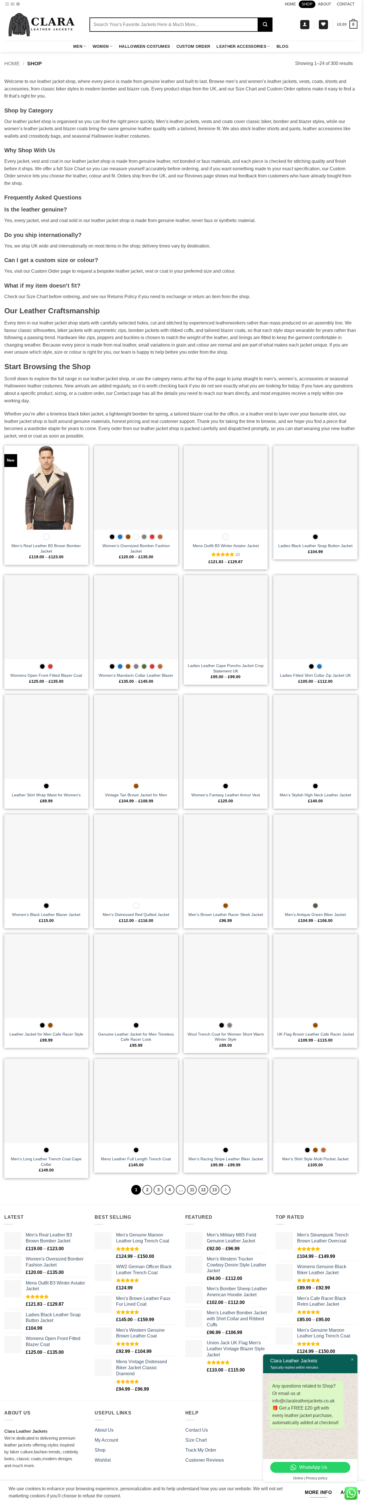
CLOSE (98, 7)
